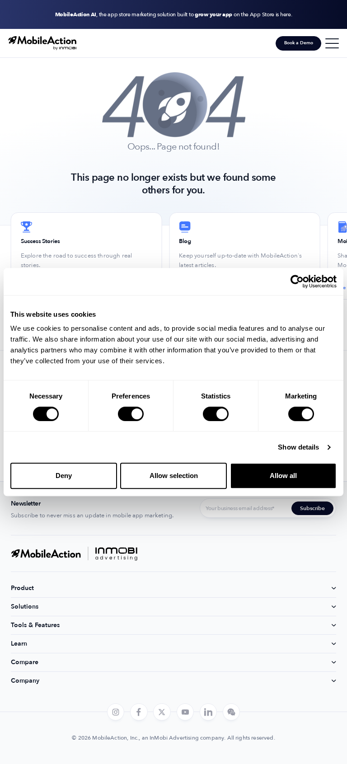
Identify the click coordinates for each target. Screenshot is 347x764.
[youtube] (184, 712)
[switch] (131, 414)
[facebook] (138, 712)
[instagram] (115, 712)
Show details (298, 447)
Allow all (283, 475)
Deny (64, 475)
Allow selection (174, 475)
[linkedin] (208, 712)
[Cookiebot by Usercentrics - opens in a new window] (297, 281)
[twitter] (161, 712)
